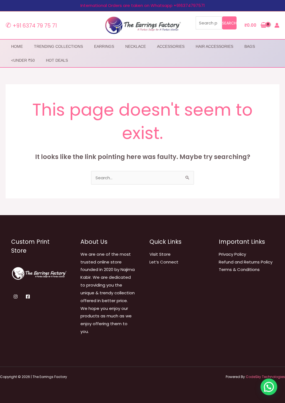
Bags (249, 46)
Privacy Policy (232, 254)
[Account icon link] (276, 25)
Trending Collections (58, 46)
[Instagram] (15, 296)
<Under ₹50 (23, 60)
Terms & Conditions (239, 269)
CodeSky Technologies (265, 376)
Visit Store (160, 254)
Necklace (135, 46)
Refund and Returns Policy (245, 262)
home (17, 46)
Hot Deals (57, 60)
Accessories (171, 46)
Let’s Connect (163, 262)
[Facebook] (27, 296)
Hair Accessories (214, 46)
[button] (269, 387)
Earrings (104, 46)
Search (229, 23)
